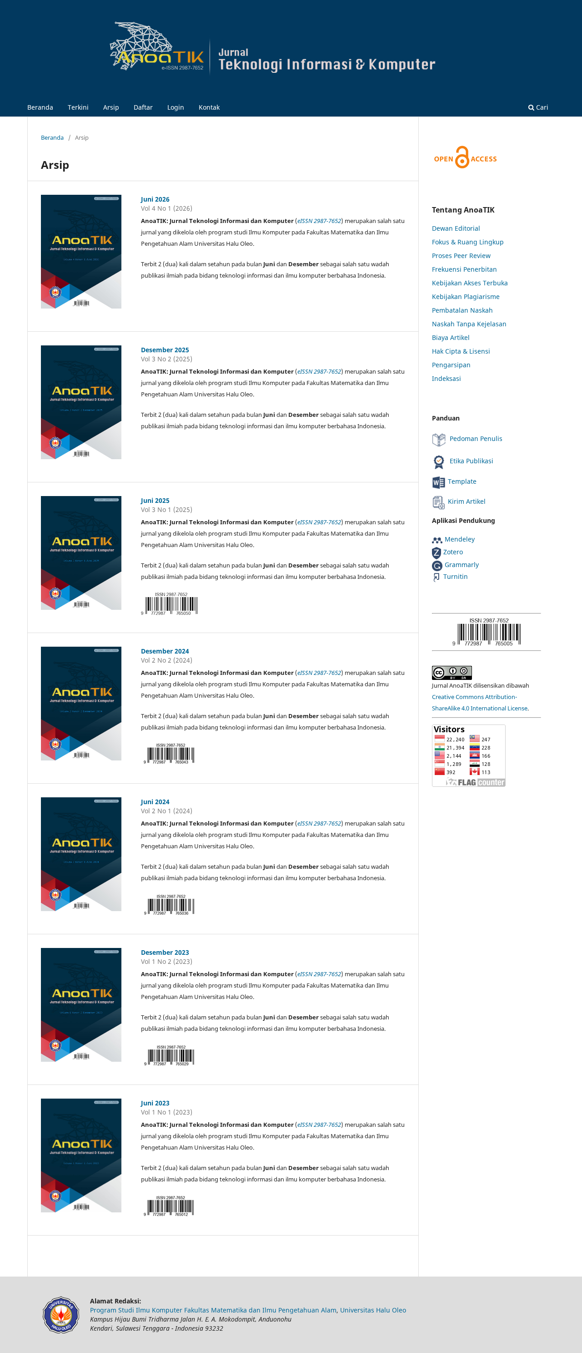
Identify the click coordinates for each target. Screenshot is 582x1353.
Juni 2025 (155, 500)
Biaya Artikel (451, 337)
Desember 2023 (165, 952)
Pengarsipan (451, 364)
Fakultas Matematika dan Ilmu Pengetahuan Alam (260, 1310)
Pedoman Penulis (475, 438)
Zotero (453, 551)
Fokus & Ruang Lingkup (468, 242)
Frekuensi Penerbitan (464, 269)
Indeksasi (446, 378)
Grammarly (462, 564)
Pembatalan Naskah (462, 310)
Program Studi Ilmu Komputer (136, 1310)
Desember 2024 (165, 651)
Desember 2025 (165, 349)
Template (462, 481)
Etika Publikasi (470, 460)
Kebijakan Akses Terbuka (470, 283)
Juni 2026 (155, 199)
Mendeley (460, 539)
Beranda (40, 107)
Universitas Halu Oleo (373, 1310)
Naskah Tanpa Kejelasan (469, 323)
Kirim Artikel (467, 501)
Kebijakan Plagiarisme (466, 296)
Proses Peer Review (461, 255)
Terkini (78, 107)
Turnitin (455, 576)
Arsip (111, 107)
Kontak (209, 107)
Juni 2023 (155, 1103)
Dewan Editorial (456, 228)
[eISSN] (486, 631)
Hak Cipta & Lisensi (461, 351)
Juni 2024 (155, 801)
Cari (541, 107)
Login (175, 107)
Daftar (143, 107)
